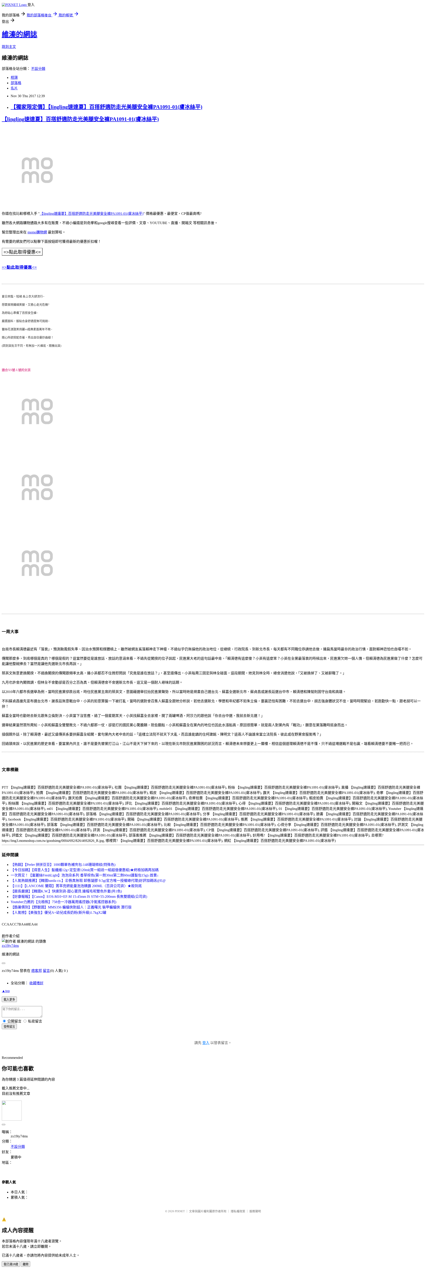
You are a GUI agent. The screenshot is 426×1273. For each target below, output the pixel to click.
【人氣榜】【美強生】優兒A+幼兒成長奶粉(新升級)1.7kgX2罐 (58, 912)
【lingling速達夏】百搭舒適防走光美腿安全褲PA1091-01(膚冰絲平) (80, 119)
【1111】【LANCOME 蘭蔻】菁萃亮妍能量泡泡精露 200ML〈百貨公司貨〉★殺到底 (76, 886)
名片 (14, 88)
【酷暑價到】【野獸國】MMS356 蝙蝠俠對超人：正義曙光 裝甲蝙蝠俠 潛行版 (71, 907)
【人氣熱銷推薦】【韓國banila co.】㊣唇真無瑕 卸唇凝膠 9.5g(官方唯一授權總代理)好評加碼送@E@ (88, 880)
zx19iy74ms (10, 945)
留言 (46, 971)
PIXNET (180, 1211)
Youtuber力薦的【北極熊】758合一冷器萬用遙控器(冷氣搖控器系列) (63, 902)
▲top (6, 991)
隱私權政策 (238, 1211)
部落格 (16, 83)
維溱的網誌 (19, 34)
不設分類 (38, 69)
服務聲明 (255, 1211)
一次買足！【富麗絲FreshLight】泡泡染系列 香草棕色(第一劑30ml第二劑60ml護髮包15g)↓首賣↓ (85, 875)
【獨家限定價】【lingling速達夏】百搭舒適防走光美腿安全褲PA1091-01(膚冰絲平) (106, 107)
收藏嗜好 (36, 983)
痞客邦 (36, 971)
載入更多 (9, 999)
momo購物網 (37, 232)
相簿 (14, 77)
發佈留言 (9, 1026)
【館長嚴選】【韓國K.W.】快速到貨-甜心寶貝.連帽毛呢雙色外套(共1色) (66, 891)
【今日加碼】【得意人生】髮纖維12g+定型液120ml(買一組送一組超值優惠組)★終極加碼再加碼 (85, 870)
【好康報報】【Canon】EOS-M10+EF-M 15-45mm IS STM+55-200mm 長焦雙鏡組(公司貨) (79, 896)
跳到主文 (9, 47)
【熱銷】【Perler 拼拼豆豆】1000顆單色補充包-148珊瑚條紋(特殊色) (63, 864)
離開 (25, 1264)
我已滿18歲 (11, 1264)
